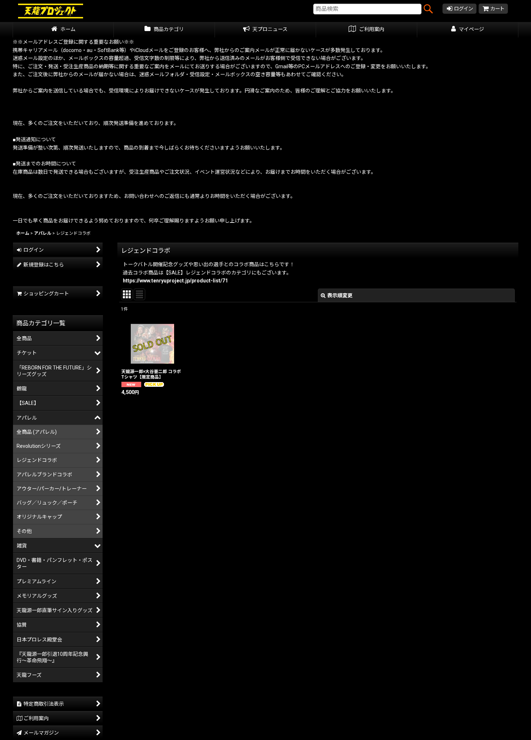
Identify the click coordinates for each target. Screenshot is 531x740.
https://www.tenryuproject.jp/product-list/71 (175, 281)
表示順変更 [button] (340, 295)
